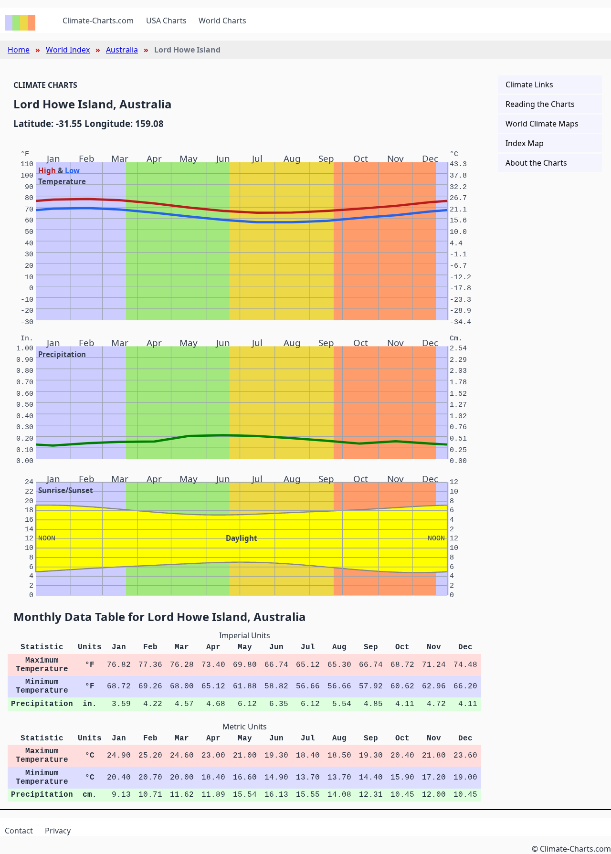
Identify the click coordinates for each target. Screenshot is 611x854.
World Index (68, 49)
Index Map (525, 143)
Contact (19, 830)
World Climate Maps (542, 123)
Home (19, 49)
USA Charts (166, 20)
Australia (122, 49)
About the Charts (536, 163)
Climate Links (529, 84)
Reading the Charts (540, 104)
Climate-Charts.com (98, 20)
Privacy (58, 830)
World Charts (222, 20)
